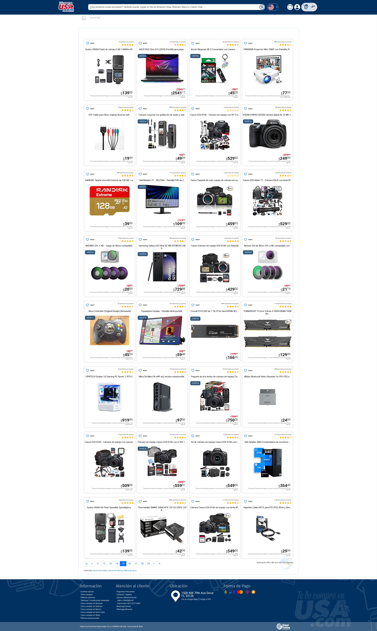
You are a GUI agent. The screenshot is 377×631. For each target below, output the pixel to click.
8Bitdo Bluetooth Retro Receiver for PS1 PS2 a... (267, 376)
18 (142, 563)
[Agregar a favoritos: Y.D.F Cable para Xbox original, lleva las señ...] (87, 108)
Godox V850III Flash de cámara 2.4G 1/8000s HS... (109, 49)
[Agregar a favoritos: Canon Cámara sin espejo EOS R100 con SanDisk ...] (192, 239)
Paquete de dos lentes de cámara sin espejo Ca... (215, 376)
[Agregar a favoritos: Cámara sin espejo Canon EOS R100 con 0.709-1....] (140, 436)
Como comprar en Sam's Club (93, 612)
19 (148, 563)
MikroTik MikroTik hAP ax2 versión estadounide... (162, 376)
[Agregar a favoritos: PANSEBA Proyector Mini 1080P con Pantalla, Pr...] (245, 43)
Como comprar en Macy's (91, 609)
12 (104, 563)
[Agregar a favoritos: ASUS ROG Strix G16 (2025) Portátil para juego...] (140, 43)
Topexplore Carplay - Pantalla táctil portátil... (162, 311)
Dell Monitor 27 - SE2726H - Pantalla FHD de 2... (162, 180)
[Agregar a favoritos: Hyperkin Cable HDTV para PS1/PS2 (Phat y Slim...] (245, 501)
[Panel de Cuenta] (272, 7)
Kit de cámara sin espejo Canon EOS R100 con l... (215, 442)
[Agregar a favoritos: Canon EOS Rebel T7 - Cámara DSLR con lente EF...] (245, 174)
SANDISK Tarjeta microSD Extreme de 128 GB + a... (109, 180)
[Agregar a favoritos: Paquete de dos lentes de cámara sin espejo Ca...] (192, 370)
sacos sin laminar (115, 571)
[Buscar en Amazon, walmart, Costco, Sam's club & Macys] (261, 7)
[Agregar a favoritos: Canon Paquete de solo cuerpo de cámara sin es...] (192, 174)
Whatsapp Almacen (124, 609)
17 (135, 563)
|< (87, 563)
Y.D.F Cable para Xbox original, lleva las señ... (109, 114)
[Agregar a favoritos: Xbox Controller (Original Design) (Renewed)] (87, 305)
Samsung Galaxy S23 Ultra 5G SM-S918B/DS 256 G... (162, 247)
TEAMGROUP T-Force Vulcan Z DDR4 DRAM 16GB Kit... (267, 312)
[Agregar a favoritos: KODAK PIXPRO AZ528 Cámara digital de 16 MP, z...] (245, 108)
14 (116, 563)
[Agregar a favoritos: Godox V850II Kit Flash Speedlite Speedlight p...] (87, 501)
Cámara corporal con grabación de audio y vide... (162, 114)
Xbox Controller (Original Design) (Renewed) (110, 311)
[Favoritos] (290, 7)
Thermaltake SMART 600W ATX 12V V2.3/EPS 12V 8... (162, 508)
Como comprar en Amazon (91, 603)
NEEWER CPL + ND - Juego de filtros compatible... (110, 245)
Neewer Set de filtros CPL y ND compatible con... (267, 245)
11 (97, 563)
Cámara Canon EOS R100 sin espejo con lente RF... (214, 507)
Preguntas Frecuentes (125, 592)
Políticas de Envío (88, 598)
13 (110, 563)
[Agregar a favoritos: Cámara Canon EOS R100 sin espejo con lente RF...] (192, 501)
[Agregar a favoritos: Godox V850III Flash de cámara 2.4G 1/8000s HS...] (87, 43)
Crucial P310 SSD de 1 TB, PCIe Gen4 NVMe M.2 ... (215, 311)
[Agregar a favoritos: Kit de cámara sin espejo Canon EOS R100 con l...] (192, 436)
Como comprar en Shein (90, 615)
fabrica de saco (130, 571)
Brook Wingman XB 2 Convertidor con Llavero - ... (215, 49)
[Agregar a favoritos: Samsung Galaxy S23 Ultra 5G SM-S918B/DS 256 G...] (140, 239)
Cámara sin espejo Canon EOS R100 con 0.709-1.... (162, 442)
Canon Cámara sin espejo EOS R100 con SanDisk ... (215, 247)
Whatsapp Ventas (123, 606)
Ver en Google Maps (189, 599)
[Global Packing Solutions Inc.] (283, 626)
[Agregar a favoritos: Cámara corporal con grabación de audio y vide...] (140, 108)
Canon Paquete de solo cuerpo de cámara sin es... (215, 180)
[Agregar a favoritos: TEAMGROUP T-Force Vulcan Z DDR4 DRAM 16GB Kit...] (245, 305)
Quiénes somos (87, 592)
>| (159, 563)
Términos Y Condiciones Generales (95, 600)
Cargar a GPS (205, 599)
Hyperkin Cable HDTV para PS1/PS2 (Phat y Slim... (267, 507)
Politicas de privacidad (90, 618)
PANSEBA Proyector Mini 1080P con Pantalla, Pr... (267, 49)
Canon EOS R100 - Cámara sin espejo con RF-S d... (214, 114)
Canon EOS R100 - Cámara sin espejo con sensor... (109, 442)
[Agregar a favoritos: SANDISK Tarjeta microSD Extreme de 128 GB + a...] (87, 174)
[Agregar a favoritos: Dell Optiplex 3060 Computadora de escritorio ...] (245, 436)
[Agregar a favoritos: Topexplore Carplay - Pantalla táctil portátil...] (140, 305)
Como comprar (87, 595)
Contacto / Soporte (124, 595)
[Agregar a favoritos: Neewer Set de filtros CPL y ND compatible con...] (245, 239)
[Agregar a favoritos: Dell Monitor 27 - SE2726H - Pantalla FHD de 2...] (140, 174)
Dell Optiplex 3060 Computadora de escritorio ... (267, 442)
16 (129, 563)
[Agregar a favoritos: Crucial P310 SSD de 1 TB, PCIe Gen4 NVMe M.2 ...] (192, 305)
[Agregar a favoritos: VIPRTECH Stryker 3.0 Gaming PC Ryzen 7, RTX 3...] (87, 370)
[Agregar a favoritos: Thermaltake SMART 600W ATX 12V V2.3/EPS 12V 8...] (140, 501)
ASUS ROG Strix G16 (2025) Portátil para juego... (162, 49)
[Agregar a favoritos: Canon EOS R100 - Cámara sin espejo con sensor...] (87, 436)
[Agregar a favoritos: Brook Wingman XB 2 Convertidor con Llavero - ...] (192, 43)
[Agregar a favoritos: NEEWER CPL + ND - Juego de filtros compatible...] (87, 239)
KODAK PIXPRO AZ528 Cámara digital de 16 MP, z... (267, 114)
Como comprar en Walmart (91, 606)
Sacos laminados (100, 571)
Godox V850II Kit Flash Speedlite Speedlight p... (109, 507)
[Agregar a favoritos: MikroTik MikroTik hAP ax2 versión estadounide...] (140, 370)
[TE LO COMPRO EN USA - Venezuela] (66, 6)
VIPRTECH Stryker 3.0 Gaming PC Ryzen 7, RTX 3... (109, 376)
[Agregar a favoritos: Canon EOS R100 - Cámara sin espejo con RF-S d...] (192, 108)
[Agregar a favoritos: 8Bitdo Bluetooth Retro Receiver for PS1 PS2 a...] (245, 370)
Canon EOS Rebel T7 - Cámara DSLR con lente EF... (267, 180)
